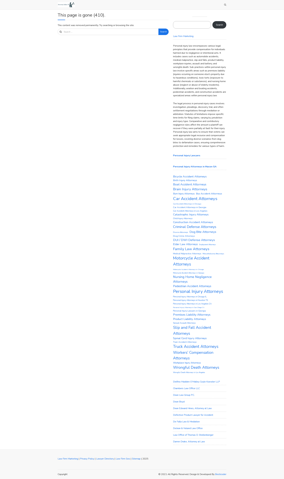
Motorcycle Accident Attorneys (191, 261)
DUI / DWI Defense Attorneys (194, 240)
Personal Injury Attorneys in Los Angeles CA (192, 303)
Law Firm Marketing (183, 36)
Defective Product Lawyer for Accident (193, 415)
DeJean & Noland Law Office (188, 428)
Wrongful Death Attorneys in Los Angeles (189, 372)
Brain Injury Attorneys (190, 189)
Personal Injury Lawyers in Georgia (189, 310)
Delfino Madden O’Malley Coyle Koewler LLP (196, 381)
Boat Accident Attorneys (189, 184)
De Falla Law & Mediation (186, 421)
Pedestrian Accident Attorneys (192, 286)
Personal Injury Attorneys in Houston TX (190, 300)
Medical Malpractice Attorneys (187, 253)
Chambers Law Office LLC (186, 388)
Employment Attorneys (207, 244)
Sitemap (136, 458)
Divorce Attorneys (180, 232)
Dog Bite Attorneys (202, 232)
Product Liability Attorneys (189, 319)
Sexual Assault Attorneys (184, 323)
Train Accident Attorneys (185, 342)
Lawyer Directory (105, 458)
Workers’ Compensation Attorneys (193, 355)
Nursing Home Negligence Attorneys (192, 279)
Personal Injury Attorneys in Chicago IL (190, 296)
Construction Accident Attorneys (193, 222)
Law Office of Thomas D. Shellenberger (193, 435)
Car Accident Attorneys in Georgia (189, 207)
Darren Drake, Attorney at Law (189, 441)
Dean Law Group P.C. (184, 395)
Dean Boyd (179, 401)
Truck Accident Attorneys (195, 346)
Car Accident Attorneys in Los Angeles (190, 211)
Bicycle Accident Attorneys (190, 176)
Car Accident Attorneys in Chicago (187, 204)
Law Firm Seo (123, 458)
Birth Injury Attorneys (185, 180)
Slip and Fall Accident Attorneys (192, 330)
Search (163, 31)
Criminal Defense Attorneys (194, 226)
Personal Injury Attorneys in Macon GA (195, 166)
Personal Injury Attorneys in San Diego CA (188, 307)
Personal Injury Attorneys (198, 291)
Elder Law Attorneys (185, 244)
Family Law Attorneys (191, 248)
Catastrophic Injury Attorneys (191, 214)
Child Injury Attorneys (183, 218)
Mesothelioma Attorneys (213, 253)
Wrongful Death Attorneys (196, 367)
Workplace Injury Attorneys (187, 362)
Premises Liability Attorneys (191, 315)
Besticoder (220, 474)
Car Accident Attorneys (195, 199)
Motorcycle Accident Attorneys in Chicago (188, 269)
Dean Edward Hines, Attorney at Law (192, 408)
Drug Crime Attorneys (184, 235)
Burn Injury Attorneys (184, 193)
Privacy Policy (87, 458)
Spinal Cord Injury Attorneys (190, 338)
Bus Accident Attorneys (209, 193)
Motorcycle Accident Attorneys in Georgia (188, 273)
